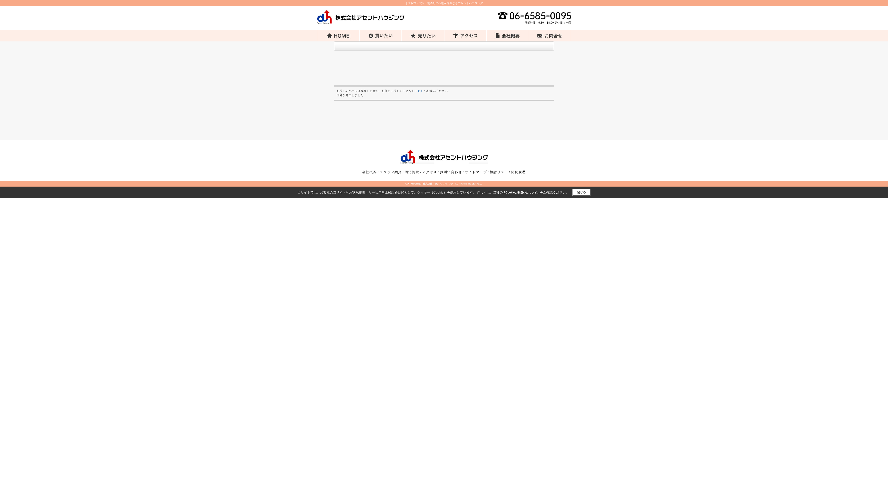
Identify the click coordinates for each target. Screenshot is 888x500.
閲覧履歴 (518, 172)
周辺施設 (412, 172)
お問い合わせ (451, 172)
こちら (419, 91)
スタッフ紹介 (391, 172)
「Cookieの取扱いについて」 (521, 192)
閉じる (581, 192)
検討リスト (499, 172)
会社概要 (369, 172)
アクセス (429, 172)
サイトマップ (476, 172)
